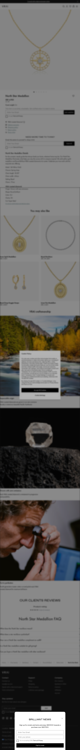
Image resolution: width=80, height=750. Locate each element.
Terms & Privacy (38, 740)
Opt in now (40, 745)
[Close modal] (40, 375)
